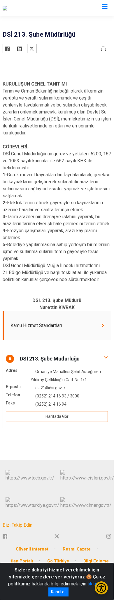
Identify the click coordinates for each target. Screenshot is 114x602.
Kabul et (58, 591)
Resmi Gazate (77, 549)
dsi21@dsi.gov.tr (50, 388)
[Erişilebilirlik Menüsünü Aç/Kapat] (101, 587)
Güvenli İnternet (32, 549)
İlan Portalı (22, 561)
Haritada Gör (57, 416)
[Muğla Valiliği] (16, 7)
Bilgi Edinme (96, 561)
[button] (57, 359)
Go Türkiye (58, 561)
